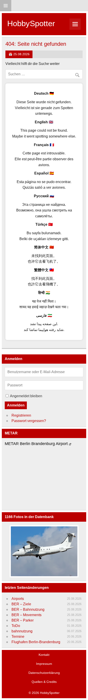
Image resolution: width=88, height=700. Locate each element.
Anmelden (16, 405)
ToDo (16, 626)
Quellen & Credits (44, 681)
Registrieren (21, 415)
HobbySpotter (31, 23)
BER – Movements (27, 615)
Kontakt (44, 654)
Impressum (44, 663)
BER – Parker (23, 620)
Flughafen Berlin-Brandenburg (36, 642)
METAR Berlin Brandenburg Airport (36, 444)
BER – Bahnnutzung (28, 609)
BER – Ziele (21, 604)
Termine (18, 636)
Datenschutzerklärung (44, 672)
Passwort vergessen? (29, 421)
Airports (18, 599)
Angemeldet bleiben (26, 396)
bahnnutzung (22, 631)
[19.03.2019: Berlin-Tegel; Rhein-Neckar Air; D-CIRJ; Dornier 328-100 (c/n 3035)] (44, 551)
